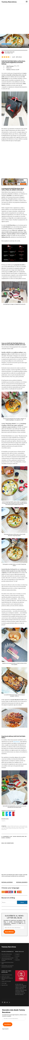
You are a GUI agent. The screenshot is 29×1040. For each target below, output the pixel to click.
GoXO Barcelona (23, 826)
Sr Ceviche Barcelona (6, 956)
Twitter (16, 958)
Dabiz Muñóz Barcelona (13, 826)
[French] (13, 892)
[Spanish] (20, 892)
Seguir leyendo (5, 1029)
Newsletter (17, 960)
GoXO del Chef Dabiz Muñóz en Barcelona (14, 828)
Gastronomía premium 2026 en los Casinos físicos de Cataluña (7, 959)
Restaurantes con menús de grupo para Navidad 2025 (7, 966)
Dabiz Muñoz (16, 741)
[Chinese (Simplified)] (6, 892)
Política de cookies (6, 977)
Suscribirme (9, 932)
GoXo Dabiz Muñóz (6, 827)
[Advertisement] (14, 19)
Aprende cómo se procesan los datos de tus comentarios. (14, 875)
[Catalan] (3, 892)
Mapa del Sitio (5, 985)
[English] (10, 892)
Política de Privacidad (6, 981)
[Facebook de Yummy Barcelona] (5, 1002)
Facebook (17, 956)
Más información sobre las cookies (7, 978)
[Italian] (16, 892)
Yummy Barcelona (8, 2)
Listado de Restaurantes (7, 975)
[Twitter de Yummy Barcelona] (7, 1002)
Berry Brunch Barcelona (7, 954)
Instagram (17, 954)
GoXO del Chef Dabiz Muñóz (17, 827)
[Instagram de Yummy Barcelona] (3, 1002)
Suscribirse (7, 1024)
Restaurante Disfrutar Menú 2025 (7, 963)
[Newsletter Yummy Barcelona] (9, 1002)
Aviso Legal (4, 983)
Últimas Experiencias (6, 43)
